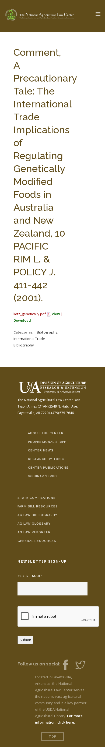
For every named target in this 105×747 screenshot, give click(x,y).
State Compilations (37, 498)
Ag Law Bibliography (37, 515)
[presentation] (58, 616)
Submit (25, 639)
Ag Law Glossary (34, 523)
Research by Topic (46, 459)
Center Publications (48, 467)
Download (22, 320)
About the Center (46, 433)
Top (53, 736)
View (56, 313)
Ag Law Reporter (34, 532)
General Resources (37, 541)
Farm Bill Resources (38, 506)
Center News (41, 450)
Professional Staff (47, 442)
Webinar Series (43, 476)
